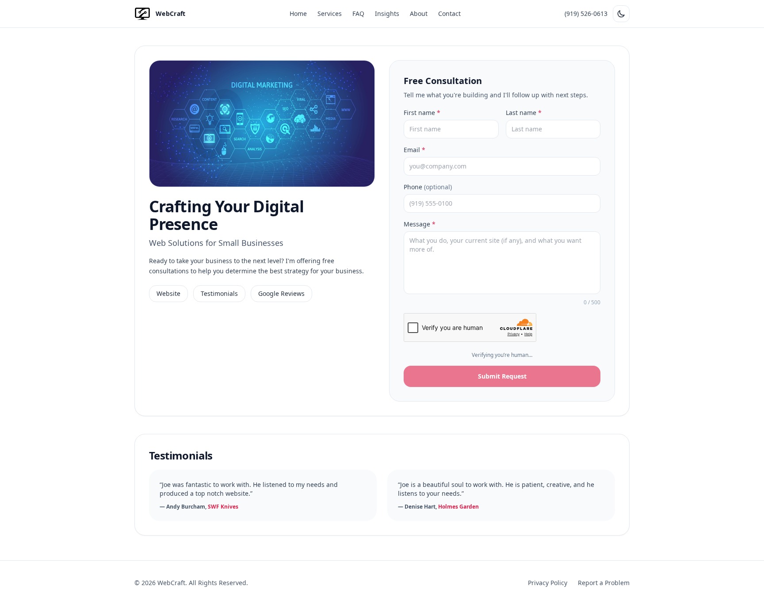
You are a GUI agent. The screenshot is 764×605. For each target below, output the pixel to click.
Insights (387, 13)
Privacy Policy (547, 582)
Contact (449, 13)
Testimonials (219, 293)
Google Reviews (281, 293)
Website (168, 293)
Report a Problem (604, 582)
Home (298, 13)
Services (329, 13)
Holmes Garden (458, 506)
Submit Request (502, 376)
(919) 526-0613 (586, 13)
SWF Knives (223, 506)
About (419, 13)
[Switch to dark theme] (621, 13)
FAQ (358, 13)
